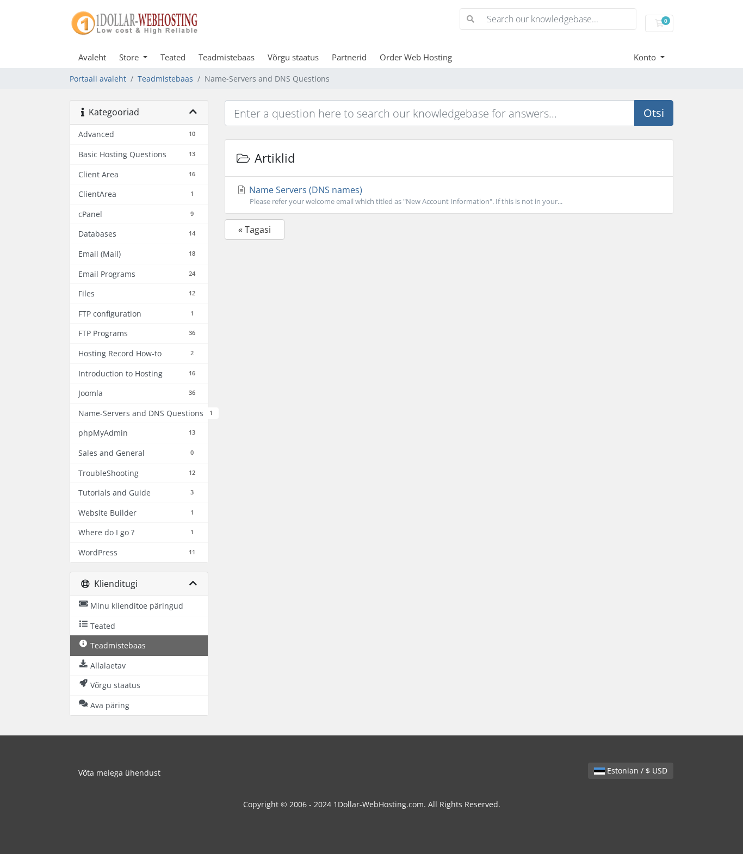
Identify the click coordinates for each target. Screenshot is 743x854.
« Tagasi (254, 230)
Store (130, 57)
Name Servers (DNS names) (404, 195)
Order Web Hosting (416, 57)
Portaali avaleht (98, 78)
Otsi (653, 113)
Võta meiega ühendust (119, 773)
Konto (646, 57)
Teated (172, 57)
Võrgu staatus (293, 57)
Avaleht (92, 57)
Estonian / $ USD (636, 770)
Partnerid (349, 57)
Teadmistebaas (227, 57)
